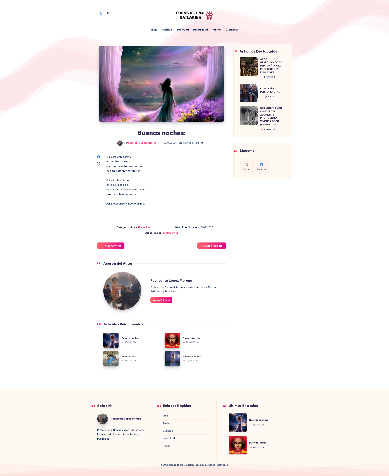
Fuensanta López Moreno (171, 280)
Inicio (154, 29)
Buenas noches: (131, 338)
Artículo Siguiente (211, 245)
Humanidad (200, 29)
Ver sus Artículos (161, 300)
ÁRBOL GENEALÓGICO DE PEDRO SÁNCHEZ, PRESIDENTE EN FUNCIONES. (271, 66)
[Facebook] (101, 13)
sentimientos (170, 232)
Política (167, 29)
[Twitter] (107, 13)
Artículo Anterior (111, 245)
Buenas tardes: (192, 338)
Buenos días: (129, 356)
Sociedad (183, 29)
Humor (216, 29)
